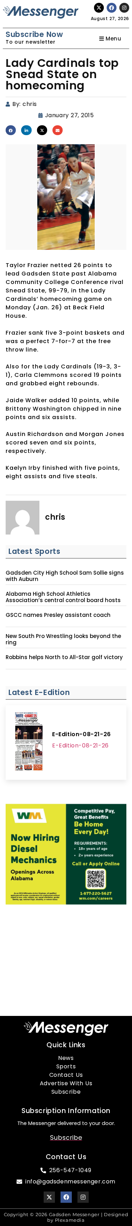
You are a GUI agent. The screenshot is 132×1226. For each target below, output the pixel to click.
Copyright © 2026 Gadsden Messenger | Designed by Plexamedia (66, 1217)
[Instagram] (124, 8)
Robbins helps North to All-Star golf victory (64, 657)
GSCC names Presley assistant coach (58, 615)
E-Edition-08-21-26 (81, 734)
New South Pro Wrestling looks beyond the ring (63, 639)
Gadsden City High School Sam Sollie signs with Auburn (65, 576)
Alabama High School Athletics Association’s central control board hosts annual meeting (63, 600)
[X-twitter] (99, 8)
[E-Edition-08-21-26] (28, 742)
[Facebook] (112, 8)
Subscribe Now (34, 34)
